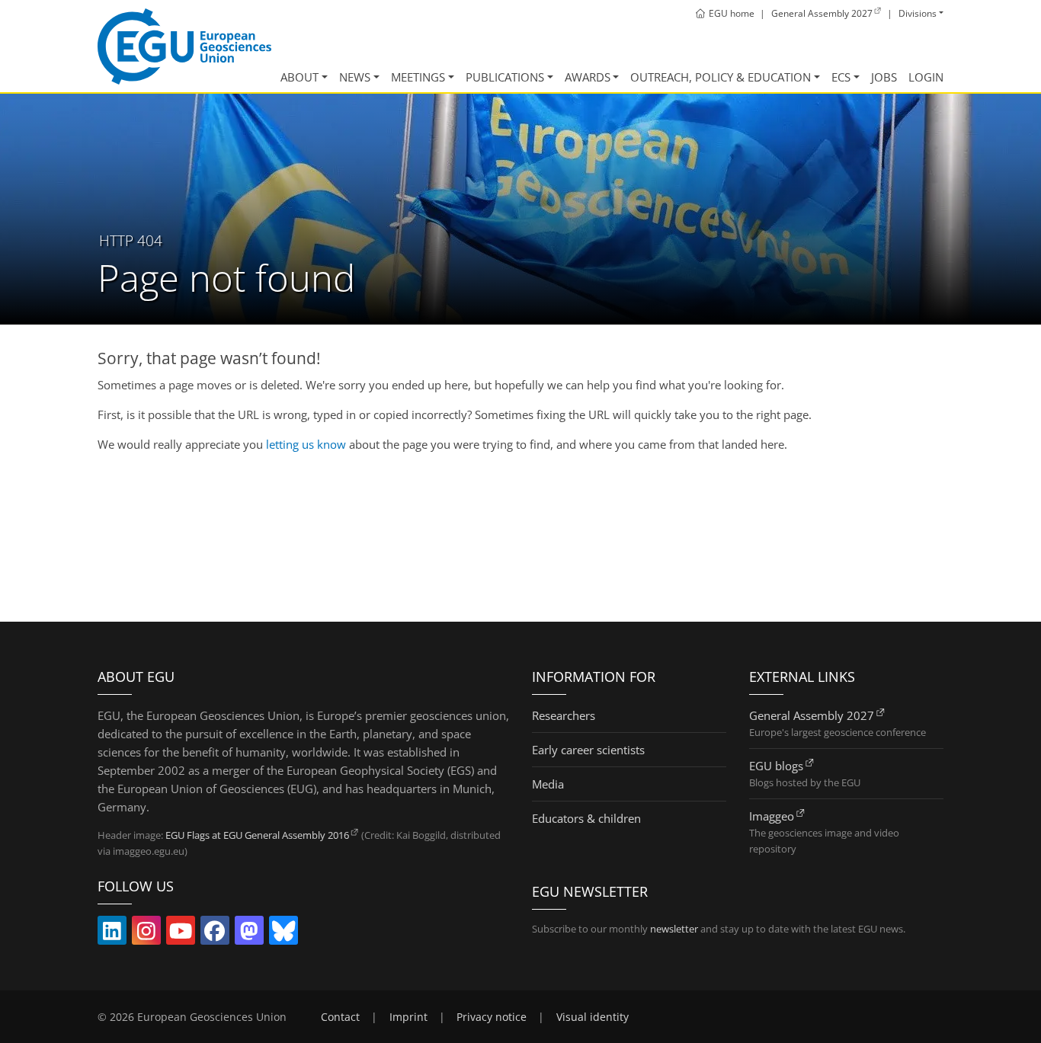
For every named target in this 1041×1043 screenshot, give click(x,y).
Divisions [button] (917, 13)
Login (925, 77)
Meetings (418, 77)
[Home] (184, 46)
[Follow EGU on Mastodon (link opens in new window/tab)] (249, 934)
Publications (505, 77)
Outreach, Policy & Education (720, 77)
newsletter (674, 929)
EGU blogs (776, 765)
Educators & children (586, 818)
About (299, 77)
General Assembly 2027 (811, 715)
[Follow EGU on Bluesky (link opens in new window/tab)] (283, 934)
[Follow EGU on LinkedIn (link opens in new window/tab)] (112, 934)
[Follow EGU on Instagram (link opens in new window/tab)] (146, 934)
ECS (840, 77)
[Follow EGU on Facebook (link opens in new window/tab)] (214, 934)
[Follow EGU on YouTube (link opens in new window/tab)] (180, 934)
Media (548, 784)
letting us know (306, 444)
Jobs (884, 77)
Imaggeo (771, 816)
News (354, 77)
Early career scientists (588, 749)
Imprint (408, 1017)
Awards (587, 77)
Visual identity (592, 1017)
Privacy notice (491, 1017)
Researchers (563, 715)
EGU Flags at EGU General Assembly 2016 (257, 835)
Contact (340, 1017)
